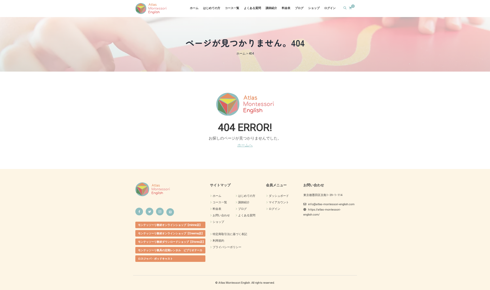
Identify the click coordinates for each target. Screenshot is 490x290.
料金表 (286, 8)
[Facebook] (139, 211)
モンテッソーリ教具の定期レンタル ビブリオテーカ (170, 250)
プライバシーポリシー (227, 247)
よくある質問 (252, 8)
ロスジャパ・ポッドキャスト (155, 258)
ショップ (314, 8)
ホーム (194, 8)
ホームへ (245, 145)
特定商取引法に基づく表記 (230, 234)
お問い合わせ (221, 215)
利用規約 (218, 240)
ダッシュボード (279, 196)
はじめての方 (211, 8)
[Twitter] (149, 211)
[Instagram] (160, 211)
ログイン (330, 8)
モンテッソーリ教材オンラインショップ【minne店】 (170, 224)
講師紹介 (271, 8)
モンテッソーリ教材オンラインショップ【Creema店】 (171, 233)
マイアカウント (279, 202)
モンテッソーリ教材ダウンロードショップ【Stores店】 (171, 241)
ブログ (299, 8)
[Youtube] (170, 212)
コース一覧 (232, 8)
